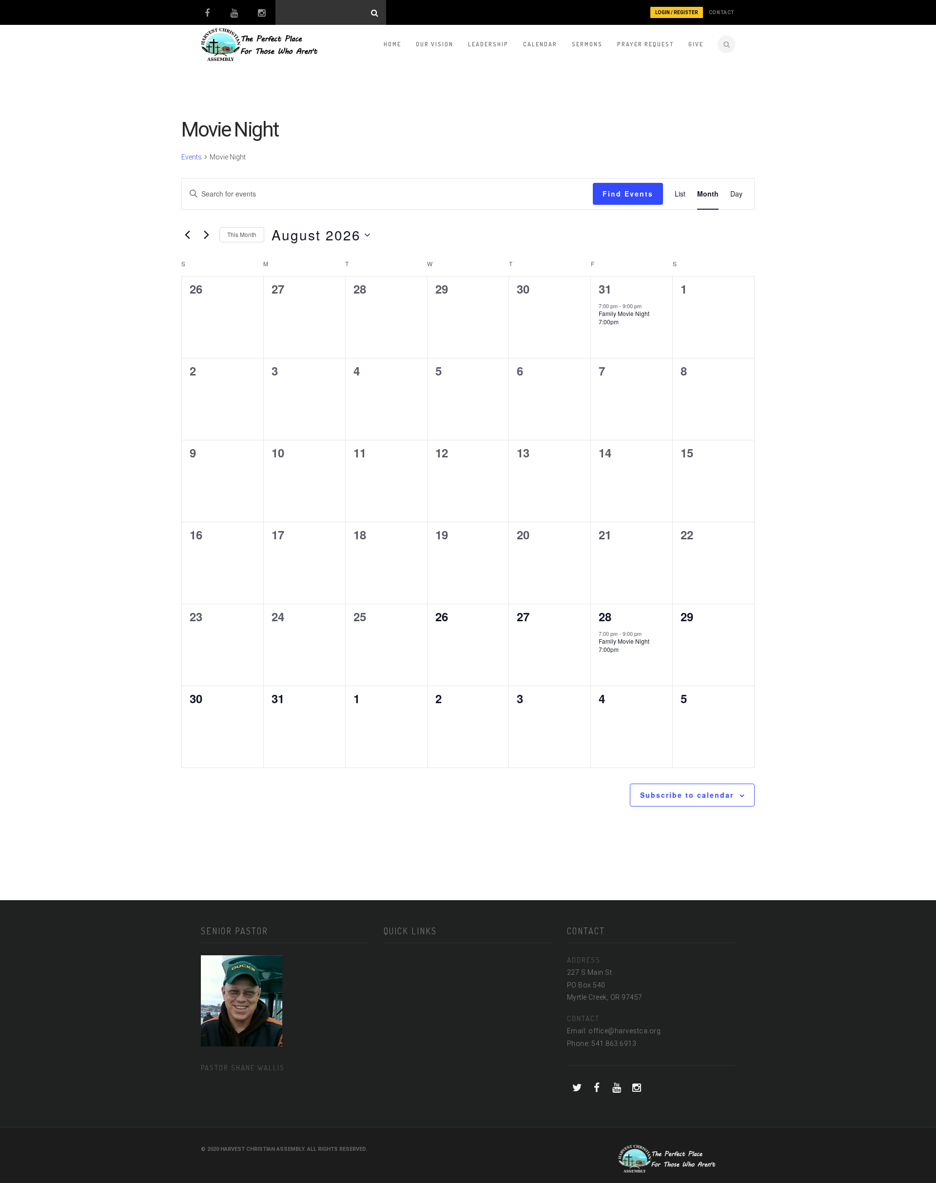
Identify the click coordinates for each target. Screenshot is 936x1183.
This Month (241, 234)
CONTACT (722, 12)
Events (191, 157)
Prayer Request (645, 44)
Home (392, 44)
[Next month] (206, 235)
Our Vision (434, 44)
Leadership (488, 44)
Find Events (628, 193)
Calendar (540, 44)
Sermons (587, 44)
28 (605, 616)
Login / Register (676, 12)
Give (695, 44)
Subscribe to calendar (687, 795)
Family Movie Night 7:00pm (624, 317)
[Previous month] (187, 235)
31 (605, 288)
